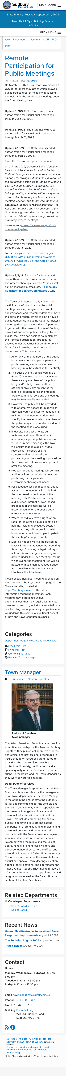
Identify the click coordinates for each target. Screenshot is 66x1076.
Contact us (11, 1047)
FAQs (55, 39)
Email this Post (17, 646)
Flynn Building (24, 1010)
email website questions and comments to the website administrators (27, 1048)
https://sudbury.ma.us (18, 590)
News (7, 39)
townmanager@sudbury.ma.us (31, 994)
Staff (46, 39)
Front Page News (45, 640)
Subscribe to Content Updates (30, 679)
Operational (26, 1074)
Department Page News (19, 640)
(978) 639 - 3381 (25, 1000)
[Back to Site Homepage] (18, 5)
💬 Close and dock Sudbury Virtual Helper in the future (33, 1056)
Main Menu (48, 5)
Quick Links (48, 32)
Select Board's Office (24, 906)
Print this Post (16, 649)
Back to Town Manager (22, 657)
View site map (13, 1052)
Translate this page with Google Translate (28, 1038)
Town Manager (33, 81)
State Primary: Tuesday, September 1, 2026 (33, 14)
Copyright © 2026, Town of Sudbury (24, 1042)
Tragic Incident (14, 945)
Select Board (19, 909)
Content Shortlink (19, 653)
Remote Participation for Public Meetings (29, 65)
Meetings (35, 39)
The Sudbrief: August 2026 (22, 940)
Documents (20, 39)
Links (7, 45)
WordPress (20, 1059)
